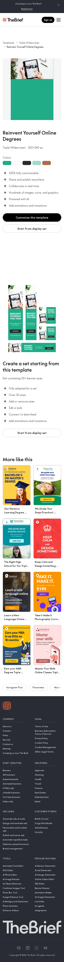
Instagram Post (14, 687)
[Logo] (7, 706)
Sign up (48, 19)
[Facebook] (19, 948)
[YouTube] (45, 948)
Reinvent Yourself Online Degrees (25, 46)
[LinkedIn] (27, 948)
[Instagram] (36, 948)
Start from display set (32, 228)
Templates (8, 42)
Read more (27, 8)
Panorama (38, 687)
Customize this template (32, 217)
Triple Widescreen (29, 42)
